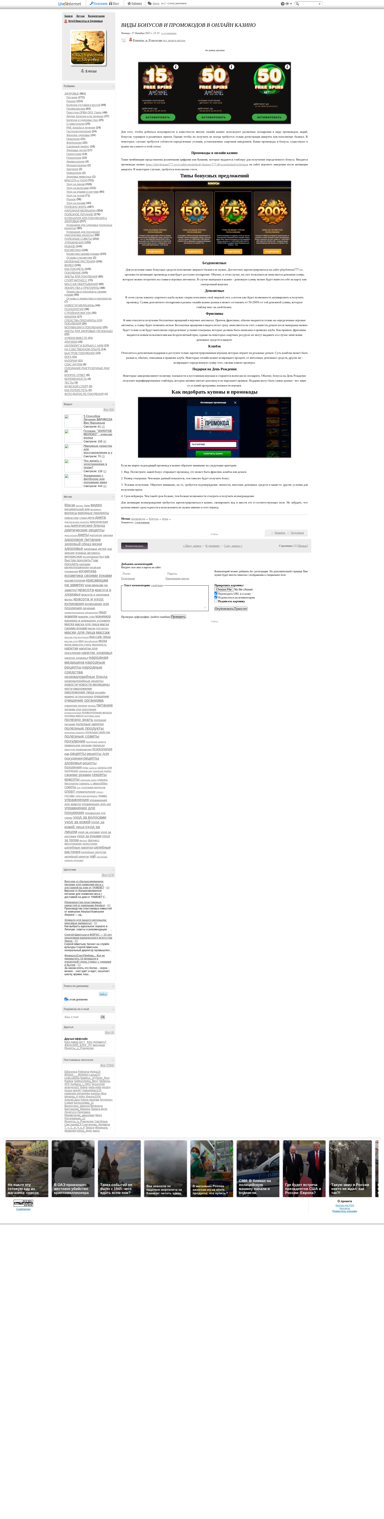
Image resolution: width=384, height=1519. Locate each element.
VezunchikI (98, 1084)
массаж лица (100, 637)
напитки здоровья (96, 653)
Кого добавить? (96, 1042)
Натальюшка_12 (74, 1118)
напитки (71, 648)
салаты (93, 767)
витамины (95, 509)
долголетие (96, 535)
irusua (68, 1090)
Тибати (90, 1127)
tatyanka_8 (71, 1096)
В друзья (91, 71)
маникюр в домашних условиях (87, 620)
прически (98, 745)
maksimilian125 (92, 1090)
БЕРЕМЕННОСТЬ (75, 378)
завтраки (108, 535)
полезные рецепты (74, 732)
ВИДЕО (69, 265)
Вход (116, 3)
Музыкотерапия (76, 165)
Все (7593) (107, 1065)
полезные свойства (97, 732)
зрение (69, 553)
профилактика (84, 749)
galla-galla (94, 1087)
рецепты (78, 753)
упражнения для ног (96, 804)
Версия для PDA (345, 1205)
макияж (70, 616)
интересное (73, 556)
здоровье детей (95, 549)
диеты (83, 535)
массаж (103, 632)
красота (86, 589)
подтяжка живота (74, 715)
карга (96, 1130)
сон (79, 787)
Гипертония (74, 154)
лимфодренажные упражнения (81, 612)
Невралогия (74, 172)
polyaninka (83, 1093)
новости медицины (94, 684)
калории (84, 564)
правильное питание (78, 745)
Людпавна (83, 1112)
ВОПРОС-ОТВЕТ (75, 375)
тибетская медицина (86, 796)
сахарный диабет (102, 771)
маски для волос (98, 628)
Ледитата (70, 1112)
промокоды (138, 518)
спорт (69, 791)
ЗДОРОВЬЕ (71, 93)
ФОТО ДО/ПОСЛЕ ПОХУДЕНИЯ (84, 394)
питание (104, 705)
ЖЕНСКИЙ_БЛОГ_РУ (78, 1045)
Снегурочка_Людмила (96, 1124)
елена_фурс (84, 1130)
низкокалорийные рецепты (84, 681)
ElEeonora (70, 1071)
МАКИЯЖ (70, 316)
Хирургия (72, 169)
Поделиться (297, 532)
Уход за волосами (77, 188)
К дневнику (213, 545)
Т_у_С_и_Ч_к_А (74, 1127)
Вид (288, 4)
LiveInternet (71, 4)
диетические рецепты (84, 530)
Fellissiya (83, 1071)
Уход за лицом (75, 184)
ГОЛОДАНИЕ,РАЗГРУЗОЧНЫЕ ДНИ (87, 368)
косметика (87, 571)
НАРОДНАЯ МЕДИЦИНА (80, 210)
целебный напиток (76, 856)
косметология (74, 580)
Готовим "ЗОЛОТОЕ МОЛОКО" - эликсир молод (98, 434)
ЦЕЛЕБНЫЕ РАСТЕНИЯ (79, 261)
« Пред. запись (192, 545)
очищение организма (84, 700)
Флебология (74, 142)
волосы (70, 513)
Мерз (98, 1115)
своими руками (77, 775)
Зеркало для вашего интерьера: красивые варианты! (85, 922)
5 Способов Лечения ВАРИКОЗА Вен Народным (98, 419)
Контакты (345, 1208)
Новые (303, 545)
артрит (80, 505)
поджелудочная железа (97, 712)
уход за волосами (89, 817)
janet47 (77, 1090)
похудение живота (96, 742)
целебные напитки (78, 847)
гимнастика (71, 517)
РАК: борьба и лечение (80, 127)
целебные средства (93, 852)
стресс (99, 792)
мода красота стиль (77, 644)
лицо (102, 612)
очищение (101, 696)
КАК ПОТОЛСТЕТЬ (76, 390)
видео (96, 505)
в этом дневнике (77, 999)
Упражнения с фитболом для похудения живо (95, 479)
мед (81, 641)
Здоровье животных (79, 176)
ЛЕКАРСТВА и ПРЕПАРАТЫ (82, 287)
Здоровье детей (76, 150)
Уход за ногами (76, 203)
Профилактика (75, 108)
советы (70, 787)
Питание (72, 97)
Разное (71, 101)
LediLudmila (72, 1077)
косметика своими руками (88, 575)
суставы (69, 795)
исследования (91, 556)
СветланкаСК (73, 1124)
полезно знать (78, 719)
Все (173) (108, 875)
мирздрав (99, 1045)
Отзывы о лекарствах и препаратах (89, 298)
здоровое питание (82, 539)
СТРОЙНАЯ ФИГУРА (77, 313)
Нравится (280, 532)
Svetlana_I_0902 (80, 1084)
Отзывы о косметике (79, 257)
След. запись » (233, 545)
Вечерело (96, 1105)
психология (102, 749)
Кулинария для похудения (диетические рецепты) (82, 233)
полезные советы (81, 736)
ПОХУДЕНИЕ (72, 272)
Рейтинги (137, 3)
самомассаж (85, 771)
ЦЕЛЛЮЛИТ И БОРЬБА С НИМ (83, 345)
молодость (99, 644)
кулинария (74, 604)
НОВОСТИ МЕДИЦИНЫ (79, 305)
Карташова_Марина (77, 1109)
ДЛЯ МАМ (70, 341)
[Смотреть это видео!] (74, 421)
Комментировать (134, 546)
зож (109, 549)
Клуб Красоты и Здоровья (66, 21)
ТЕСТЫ (69, 382)
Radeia (68, 1081)
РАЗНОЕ (69, 246)
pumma (95, 1093)
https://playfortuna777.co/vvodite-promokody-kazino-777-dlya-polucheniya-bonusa (197, 164)
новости (71, 684)
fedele (84, 1087)
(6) (104, 441)
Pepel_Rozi (102, 1077)
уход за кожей (77, 822)
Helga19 (95, 1071)
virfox (81, 1096)
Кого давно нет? (74, 1042)
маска (69, 624)
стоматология (86, 791)
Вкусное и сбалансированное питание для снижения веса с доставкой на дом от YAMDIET (84, 884)
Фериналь (101, 1127)
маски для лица (79, 632)
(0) (108, 887)
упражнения (76, 799)
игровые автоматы (87, 553)
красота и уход (88, 599)
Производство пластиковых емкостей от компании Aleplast (84, 904)
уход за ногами (89, 832)
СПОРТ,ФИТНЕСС (75, 280)
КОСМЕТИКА (72, 250)
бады (87, 505)
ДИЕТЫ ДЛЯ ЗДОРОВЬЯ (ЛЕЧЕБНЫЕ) (88, 331)
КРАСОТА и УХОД (75, 180)
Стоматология (75, 123)
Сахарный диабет (77, 146)
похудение (75, 741)
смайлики (157, 585)
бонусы (153, 518)
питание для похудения (80, 709)
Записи (68, 16)
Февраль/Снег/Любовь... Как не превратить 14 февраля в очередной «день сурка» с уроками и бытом (87, 960)
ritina (103, 1093)
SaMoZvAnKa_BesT (86, 1081)
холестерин (89, 843)
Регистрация (101, 3)
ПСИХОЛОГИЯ (74, 309)
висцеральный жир (77, 509)
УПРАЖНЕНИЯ (74, 242)
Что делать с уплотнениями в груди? (95, 464)
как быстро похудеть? (87, 558)
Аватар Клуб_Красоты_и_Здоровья (87, 47)
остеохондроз (84, 696)
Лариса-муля (99, 1109)
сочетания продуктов (93, 787)
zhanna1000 (93, 1096)
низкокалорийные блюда (85, 677)
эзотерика (101, 857)
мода (102, 641)
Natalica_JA (87, 1077)
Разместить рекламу (344, 1211)
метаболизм (91, 641)
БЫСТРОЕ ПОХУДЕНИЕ (79, 353)
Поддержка (282, 4)
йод (101, 556)
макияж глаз (86, 616)
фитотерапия (73, 843)
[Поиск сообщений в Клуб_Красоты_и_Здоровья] (103, 994)
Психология (73, 157)
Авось (155, 3)
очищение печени (75, 705)
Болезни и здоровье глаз (82, 120)
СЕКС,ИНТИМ (73, 364)
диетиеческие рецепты (76, 522)
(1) (104, 471)
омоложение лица (79, 692)
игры (165, 518)
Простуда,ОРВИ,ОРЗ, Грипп (84, 112)
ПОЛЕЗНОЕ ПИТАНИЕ (78, 214)
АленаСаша (72, 1099)
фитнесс (94, 840)
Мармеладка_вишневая (79, 1115)
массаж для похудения (76, 637)
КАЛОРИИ (70, 360)
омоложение (82, 688)
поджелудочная (72, 712)
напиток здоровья (76, 657)
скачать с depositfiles (93, 783)
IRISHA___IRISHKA (76, 1074)
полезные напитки (90, 724)
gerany (106, 1087)
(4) (104, 486)
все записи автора (174, 40)
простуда (69, 749)
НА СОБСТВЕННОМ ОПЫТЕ (82, 349)
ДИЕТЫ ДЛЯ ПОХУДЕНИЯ (81, 276)
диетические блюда (87, 525)
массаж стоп (71, 641)
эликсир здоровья (73, 860)
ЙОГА (68, 356)
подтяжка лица (92, 716)
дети (90, 517)
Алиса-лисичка (89, 1099)
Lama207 (95, 1074)
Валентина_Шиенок (77, 1105)
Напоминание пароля (177, 578)
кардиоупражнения (76, 567)
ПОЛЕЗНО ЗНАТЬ (75, 206)
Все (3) (109, 1032)
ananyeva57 (72, 1087)
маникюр (103, 616)
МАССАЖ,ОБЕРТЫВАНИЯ (81, 284)
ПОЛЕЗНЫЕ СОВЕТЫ (78, 238)
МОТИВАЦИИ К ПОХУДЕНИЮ (83, 327)
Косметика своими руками (82, 253)
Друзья (80, 16)
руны (85, 767)
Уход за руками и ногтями (82, 191)
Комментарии (96, 16)
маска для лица (87, 624)
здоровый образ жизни (83, 544)
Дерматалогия (75, 161)
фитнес (83, 840)
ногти (68, 688)
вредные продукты (93, 513)
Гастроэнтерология (78, 131)
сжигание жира (88, 780)
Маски (69, 505)
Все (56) (109, 409)
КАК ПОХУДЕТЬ (74, 269)
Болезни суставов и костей (83, 105)
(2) (103, 426)
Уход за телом (75, 195)
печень (92, 705)
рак (67, 754)
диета (100, 517)
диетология (70, 535)
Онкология (73, 139)
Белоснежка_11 (84, 1102)
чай (93, 856)
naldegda (70, 1093)
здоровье (73, 548)
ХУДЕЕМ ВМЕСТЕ (75, 338)
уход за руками (89, 836)
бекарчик (70, 1130)
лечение (88, 608)
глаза (83, 517)
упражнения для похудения (79, 810)
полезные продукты (84, 728)
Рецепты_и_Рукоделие (79, 1048)
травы (102, 795)
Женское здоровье (78, 135)
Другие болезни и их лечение (85, 116)
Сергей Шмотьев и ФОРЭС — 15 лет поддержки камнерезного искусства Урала (88, 938)
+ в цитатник (168, 33)
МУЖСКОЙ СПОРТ (76, 386)
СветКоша (101, 1121)
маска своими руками (86, 626)
